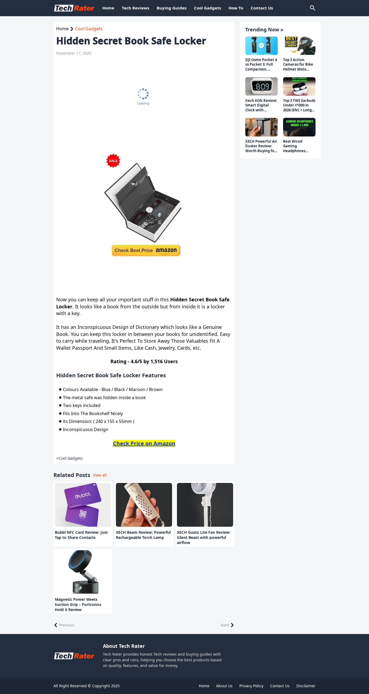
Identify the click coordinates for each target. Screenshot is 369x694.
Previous (66, 625)
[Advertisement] (141, 100)
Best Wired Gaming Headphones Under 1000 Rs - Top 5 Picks (296, 146)
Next (225, 625)
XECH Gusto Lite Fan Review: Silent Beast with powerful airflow (203, 537)
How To (236, 8)
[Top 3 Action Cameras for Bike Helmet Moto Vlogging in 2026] (299, 45)
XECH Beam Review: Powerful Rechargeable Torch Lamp (143, 535)
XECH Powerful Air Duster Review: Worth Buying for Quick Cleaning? (261, 146)
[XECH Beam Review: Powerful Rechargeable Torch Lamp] (144, 505)
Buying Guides (171, 8)
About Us (224, 685)
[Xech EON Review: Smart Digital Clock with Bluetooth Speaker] (261, 86)
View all (100, 475)
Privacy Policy (251, 685)
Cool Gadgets (207, 8)
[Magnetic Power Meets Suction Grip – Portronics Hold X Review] (83, 572)
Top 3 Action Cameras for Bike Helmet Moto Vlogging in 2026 (298, 65)
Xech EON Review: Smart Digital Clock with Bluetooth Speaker (261, 105)
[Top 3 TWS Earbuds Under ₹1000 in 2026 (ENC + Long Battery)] (299, 86)
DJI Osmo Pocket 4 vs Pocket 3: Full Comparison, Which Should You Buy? (261, 65)
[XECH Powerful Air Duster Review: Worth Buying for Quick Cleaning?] (261, 127)
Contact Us (262, 8)
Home (108, 8)
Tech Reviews (135, 8)
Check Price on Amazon (144, 443)
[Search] (312, 8)
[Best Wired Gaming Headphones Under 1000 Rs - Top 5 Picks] (299, 127)
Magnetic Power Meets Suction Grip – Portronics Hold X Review (78, 604)
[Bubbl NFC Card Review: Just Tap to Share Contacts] (83, 505)
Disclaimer (306, 685)
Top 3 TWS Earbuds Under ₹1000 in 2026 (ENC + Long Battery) (299, 105)
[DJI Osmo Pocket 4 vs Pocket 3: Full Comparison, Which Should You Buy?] (261, 45)
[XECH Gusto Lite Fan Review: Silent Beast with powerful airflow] (205, 505)
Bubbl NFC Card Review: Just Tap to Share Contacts (81, 535)
